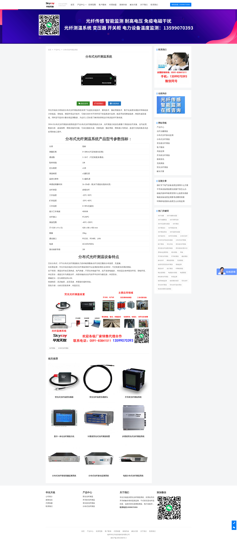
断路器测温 (170, 260)
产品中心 (81, 5)
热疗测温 (170, 268)
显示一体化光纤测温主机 (64, 436)
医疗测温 (161, 244)
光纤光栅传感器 (172, 216)
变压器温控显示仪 (182, 248)
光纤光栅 (161, 216)
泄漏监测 (179, 264)
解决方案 (133, 5)
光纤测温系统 (162, 232)
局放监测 (160, 151)
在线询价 (115, 104)
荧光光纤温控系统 (176, 285)
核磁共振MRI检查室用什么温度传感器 (172, 193)
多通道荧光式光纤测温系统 (133, 436)
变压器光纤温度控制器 (165, 248)
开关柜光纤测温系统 (133, 397)
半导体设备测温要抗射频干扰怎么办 (171, 189)
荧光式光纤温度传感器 (64, 397)
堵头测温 (174, 252)
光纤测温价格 (172, 228)
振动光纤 (161, 260)
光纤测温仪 (161, 228)
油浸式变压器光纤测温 (165, 264)
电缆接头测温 (172, 272)
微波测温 (185, 256)
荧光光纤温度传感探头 (98, 397)
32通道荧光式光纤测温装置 (99, 436)
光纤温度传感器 (175, 232)
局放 (181, 252)
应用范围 (92, 5)
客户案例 (102, 5)
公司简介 (49, 497)
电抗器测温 (161, 272)
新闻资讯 (160, 159)
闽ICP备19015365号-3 (118, 538)
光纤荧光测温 (172, 236)
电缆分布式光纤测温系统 (133, 476)
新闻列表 (123, 5)
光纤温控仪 (161, 236)
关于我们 (144, 5)
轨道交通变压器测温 (164, 289)
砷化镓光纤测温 (163, 277)
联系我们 (154, 5)
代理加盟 (113, 5)
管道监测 (174, 277)
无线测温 (160, 163)
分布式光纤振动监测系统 (99, 476)
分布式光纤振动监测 (165, 135)
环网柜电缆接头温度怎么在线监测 (171, 201)
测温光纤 (161, 268)
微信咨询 (84, 104)
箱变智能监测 (162, 281)
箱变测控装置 (174, 281)
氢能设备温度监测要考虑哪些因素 (171, 197)
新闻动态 (49, 500)
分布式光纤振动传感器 (165, 240)
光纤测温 (52, 348)
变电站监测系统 (163, 252)
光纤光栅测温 (162, 131)
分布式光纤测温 (63, 348)
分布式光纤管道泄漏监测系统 (64, 476)
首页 (72, 5)
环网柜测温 (179, 268)
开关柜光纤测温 (163, 155)
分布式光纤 (184, 236)
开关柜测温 (175, 256)
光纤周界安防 (174, 220)
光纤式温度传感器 (164, 224)
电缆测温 (183, 272)
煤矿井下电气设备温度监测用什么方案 (172, 185)
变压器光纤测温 (163, 143)
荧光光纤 (185, 281)
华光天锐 (170, 244)
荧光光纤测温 (162, 167)
